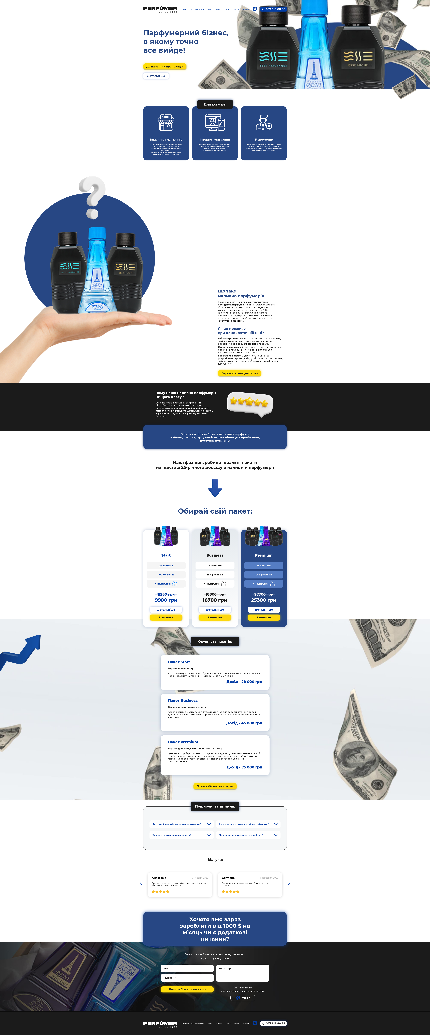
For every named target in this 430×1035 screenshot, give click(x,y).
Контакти (245, 9)
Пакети (209, 9)
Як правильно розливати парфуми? (241, 835)
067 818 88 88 (243, 987)
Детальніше (156, 76)
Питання (228, 9)
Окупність (218, 9)
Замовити (166, 617)
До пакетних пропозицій (165, 66)
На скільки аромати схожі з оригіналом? (244, 824)
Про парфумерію (197, 9)
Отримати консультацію (239, 373)
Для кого (185, 9)
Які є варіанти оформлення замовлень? (176, 824)
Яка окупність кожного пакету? (171, 835)
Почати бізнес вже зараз (215, 786)
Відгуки (236, 9)
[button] (141, 883)
